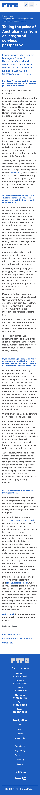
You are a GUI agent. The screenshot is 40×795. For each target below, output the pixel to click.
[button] (31, 4)
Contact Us (20, 738)
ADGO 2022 (15, 172)
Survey (20, 764)
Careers (20, 734)
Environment (20, 755)
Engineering (20, 751)
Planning (20, 760)
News (11, 16)
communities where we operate (20, 520)
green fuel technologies (17, 583)
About (20, 725)
